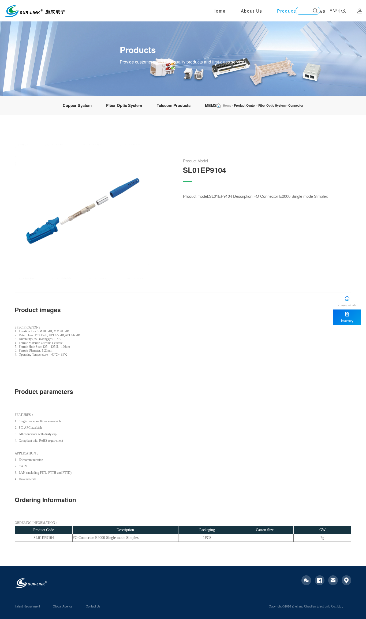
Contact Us (93, 606)
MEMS (211, 105)
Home (219, 11)
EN (333, 10)
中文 (342, 10)
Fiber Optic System (124, 105)
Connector (295, 105)
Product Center (245, 105)
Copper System (77, 105)
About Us (251, 11)
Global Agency (63, 606)
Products (287, 11)
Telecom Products (174, 105)
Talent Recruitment (27, 606)
